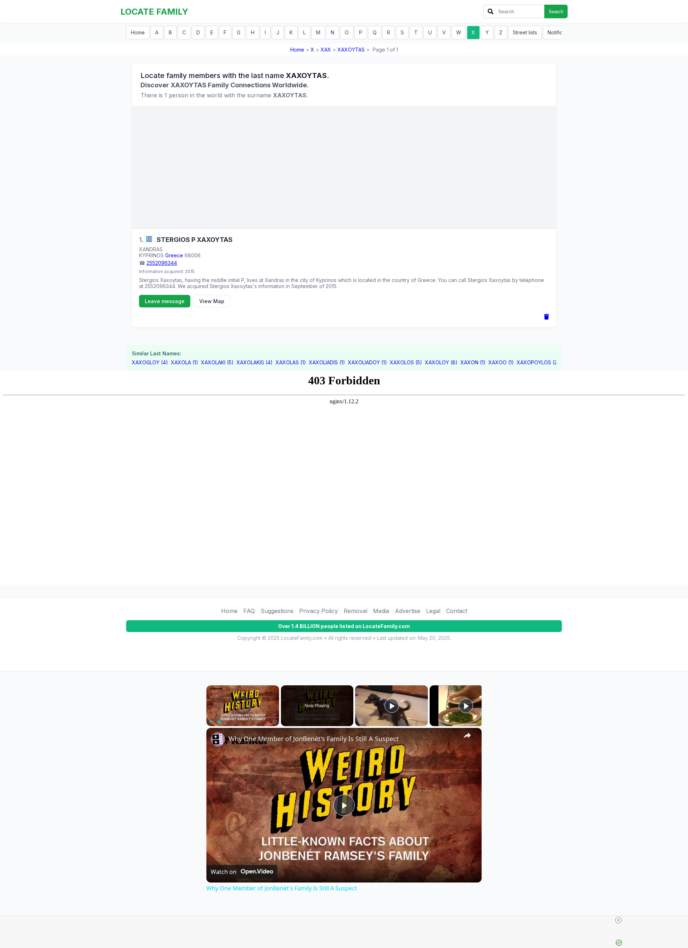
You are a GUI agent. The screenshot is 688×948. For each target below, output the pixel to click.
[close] (618, 920)
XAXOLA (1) (184, 362)
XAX (326, 50)
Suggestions (277, 610)
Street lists (525, 32)
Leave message (165, 301)
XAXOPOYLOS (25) (539, 362)
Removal (355, 610)
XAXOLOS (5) (406, 362)
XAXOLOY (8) (441, 362)
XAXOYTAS (351, 50)
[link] (218, 739)
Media (381, 610)
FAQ (249, 610)
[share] (467, 735)
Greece (174, 255)
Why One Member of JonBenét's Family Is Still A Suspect (314, 738)
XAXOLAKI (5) (217, 362)
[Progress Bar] (242, 717)
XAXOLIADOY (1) (367, 362)
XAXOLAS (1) (291, 362)
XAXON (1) (473, 362)
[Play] (210, 722)
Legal (433, 610)
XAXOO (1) (501, 362)
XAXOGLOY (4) (150, 362)
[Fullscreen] (275, 722)
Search (556, 11)
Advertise (407, 610)
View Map (211, 301)
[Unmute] (219, 722)
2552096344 (162, 263)
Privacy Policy (318, 610)
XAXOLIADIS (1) (327, 362)
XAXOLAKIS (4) (254, 362)
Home (138, 32)
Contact (456, 610)
